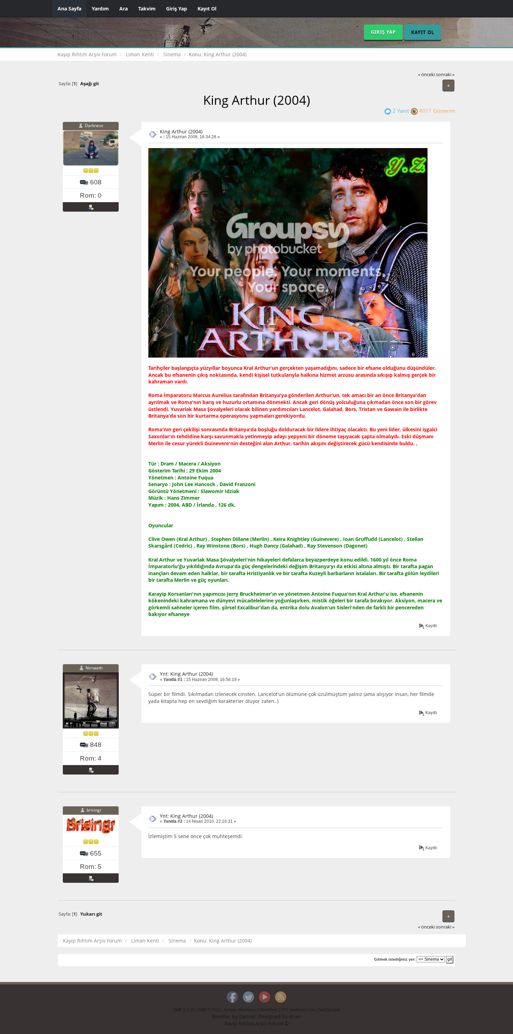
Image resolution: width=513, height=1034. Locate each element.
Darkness (94, 126)
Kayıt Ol (207, 8)
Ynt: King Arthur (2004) (186, 673)
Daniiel (247, 1016)
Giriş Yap (176, 8)
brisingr (94, 810)
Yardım (100, 8)
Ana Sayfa (69, 8)
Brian (295, 1016)
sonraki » (445, 75)
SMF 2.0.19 (184, 1009)
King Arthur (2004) (181, 131)
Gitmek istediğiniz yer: (395, 959)
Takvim (147, 8)
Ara (123, 8)
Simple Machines (240, 1009)
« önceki (426, 75)
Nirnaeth (94, 668)
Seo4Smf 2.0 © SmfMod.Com (287, 1009)
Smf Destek (329, 1009)
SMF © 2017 (210, 1009)
